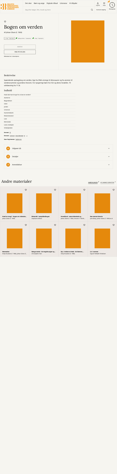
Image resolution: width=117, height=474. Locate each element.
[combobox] (59, 10)
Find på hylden (20, 52)
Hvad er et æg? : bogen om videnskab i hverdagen (14, 217)
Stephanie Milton (37, 218)
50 (10, 132)
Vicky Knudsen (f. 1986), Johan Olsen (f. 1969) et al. (14, 253)
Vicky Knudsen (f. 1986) (68, 253)
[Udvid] (27, 136)
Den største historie (96, 216)
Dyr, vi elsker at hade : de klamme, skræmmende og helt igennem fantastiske (72, 252)
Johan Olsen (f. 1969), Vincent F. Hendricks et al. (73, 218)
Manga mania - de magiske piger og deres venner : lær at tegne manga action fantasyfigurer (43, 252)
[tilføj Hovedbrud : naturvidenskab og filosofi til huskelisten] (84, 190)
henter (19, 47)
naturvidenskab (19, 136)
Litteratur (63, 3)
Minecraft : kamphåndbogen (41, 216)
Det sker (28, 3)
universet (12, 136)
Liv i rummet (94, 252)
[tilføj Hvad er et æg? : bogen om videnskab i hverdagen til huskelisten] (26, 190)
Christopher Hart (37, 253)
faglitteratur (19, 139)
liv (24, 136)
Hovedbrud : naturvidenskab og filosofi (71, 217)
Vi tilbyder (73, 3)
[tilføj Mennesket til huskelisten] (26, 225)
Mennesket (5, 252)
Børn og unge (39, 3)
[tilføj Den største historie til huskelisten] (114, 190)
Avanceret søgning (101, 10)
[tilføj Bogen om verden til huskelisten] (5, 21)
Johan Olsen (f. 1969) (14, 32)
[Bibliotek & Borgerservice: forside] (11, 6)
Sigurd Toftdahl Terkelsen (98, 253)
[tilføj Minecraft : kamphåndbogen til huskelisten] (55, 190)
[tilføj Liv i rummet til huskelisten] (114, 225)
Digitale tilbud (52, 3)
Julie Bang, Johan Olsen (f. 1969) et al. (101, 218)
